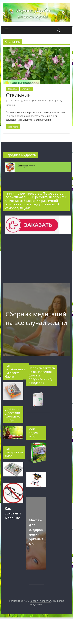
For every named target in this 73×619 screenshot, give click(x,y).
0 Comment (40, 100)
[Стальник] (36, 49)
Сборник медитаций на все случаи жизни (36, 318)
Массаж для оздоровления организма (36, 532)
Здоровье (12, 88)
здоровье (56, 100)
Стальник (26, 88)
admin (27, 100)
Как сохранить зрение (13, 513)
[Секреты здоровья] (36, 5)
